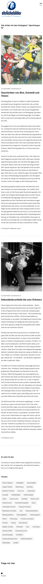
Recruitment (23, 523)
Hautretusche (7, 503)
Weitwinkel (6, 543)
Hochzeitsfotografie (21, 503)
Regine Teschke (8, 527)
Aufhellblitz (20, 483)
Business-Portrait (8, 491)
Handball (24, 499)
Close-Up (21, 491)
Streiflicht (19, 535)
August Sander (7, 487)
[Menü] (40, 3)
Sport (19, 228)
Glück (4, 499)
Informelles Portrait (9, 507)
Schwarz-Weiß (7, 531)
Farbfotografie (28, 495)
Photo (5, 519)
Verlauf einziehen (26, 539)
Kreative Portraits (25, 507)
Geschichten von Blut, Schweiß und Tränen (20, 94)
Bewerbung (19, 487)
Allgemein (13, 228)
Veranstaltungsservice (10, 539)
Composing (31, 491)
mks (21, 511)
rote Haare (36, 527)
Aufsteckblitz (31, 483)
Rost (27, 527)
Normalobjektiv (22, 515)
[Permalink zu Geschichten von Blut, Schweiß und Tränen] (21, 84)
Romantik (19, 527)
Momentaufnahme (32, 511)
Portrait (5, 523)
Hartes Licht (35, 499)
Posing (13, 523)
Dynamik (5, 495)
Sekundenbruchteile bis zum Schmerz (21, 299)
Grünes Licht (14, 499)
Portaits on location (27, 519)
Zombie (15, 543)
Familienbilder (15, 495)
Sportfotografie (8, 535)
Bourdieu (30, 487)
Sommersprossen (21, 531)
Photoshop (13, 519)
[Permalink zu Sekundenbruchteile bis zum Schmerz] (21, 291)
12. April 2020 (5, 89)
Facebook (3, 571)
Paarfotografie (35, 515)
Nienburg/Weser (8, 515)
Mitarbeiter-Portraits (9, 511)
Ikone (33, 503)
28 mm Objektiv (8, 483)
